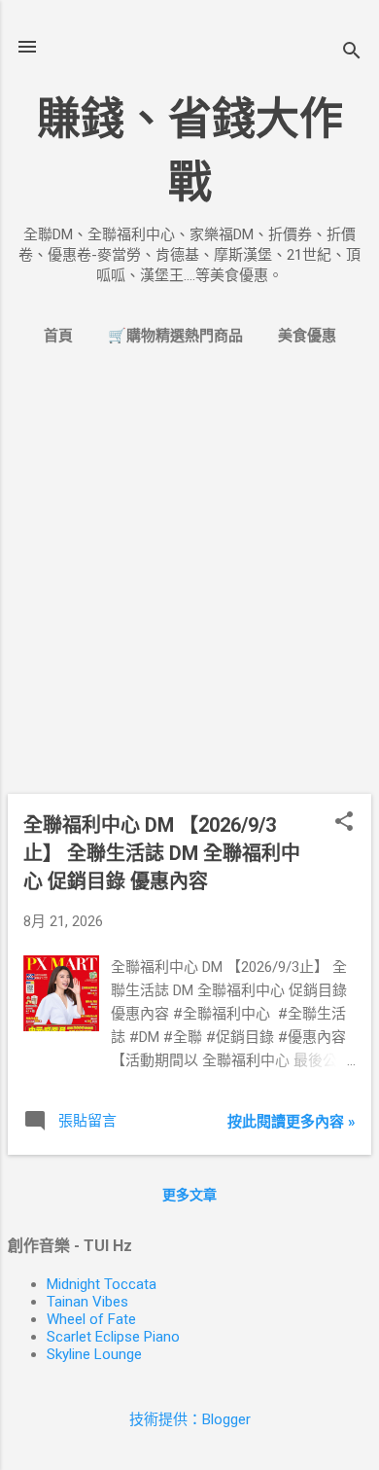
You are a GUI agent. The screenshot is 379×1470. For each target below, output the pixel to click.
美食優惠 (307, 335)
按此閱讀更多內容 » (291, 1121)
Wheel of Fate (91, 1319)
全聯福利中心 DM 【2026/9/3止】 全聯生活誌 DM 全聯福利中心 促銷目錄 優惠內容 (161, 853)
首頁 (58, 335)
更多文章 (189, 1194)
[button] (344, 823)
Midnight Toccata (101, 1284)
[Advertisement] (189, 588)
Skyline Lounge (94, 1354)
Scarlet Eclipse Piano (113, 1336)
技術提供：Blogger (190, 1419)
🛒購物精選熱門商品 (175, 335)
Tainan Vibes (87, 1301)
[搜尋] (351, 53)
